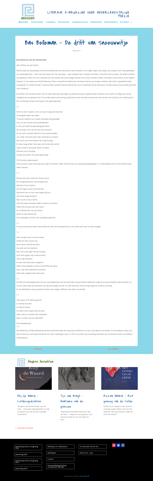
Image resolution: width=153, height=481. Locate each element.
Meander (24, 22)
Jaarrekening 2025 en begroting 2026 (26, 447)
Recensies (63, 22)
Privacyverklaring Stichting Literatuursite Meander (57, 466)
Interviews (37, 22)
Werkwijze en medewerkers (58, 446)
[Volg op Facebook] (123, 445)
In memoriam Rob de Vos (89, 446)
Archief (124, 22)
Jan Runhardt (84, 476)
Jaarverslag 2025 (21, 454)
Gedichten (96, 22)
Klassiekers (111, 22)
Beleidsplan (52, 453)
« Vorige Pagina (24, 428)
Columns (51, 22)
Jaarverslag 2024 (21, 468)
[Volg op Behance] (118, 445)
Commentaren (80, 22)
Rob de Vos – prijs (86, 453)
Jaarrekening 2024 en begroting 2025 (26, 461)
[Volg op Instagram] (114, 445)
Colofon (50, 459)
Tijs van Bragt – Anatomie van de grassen (72, 401)
